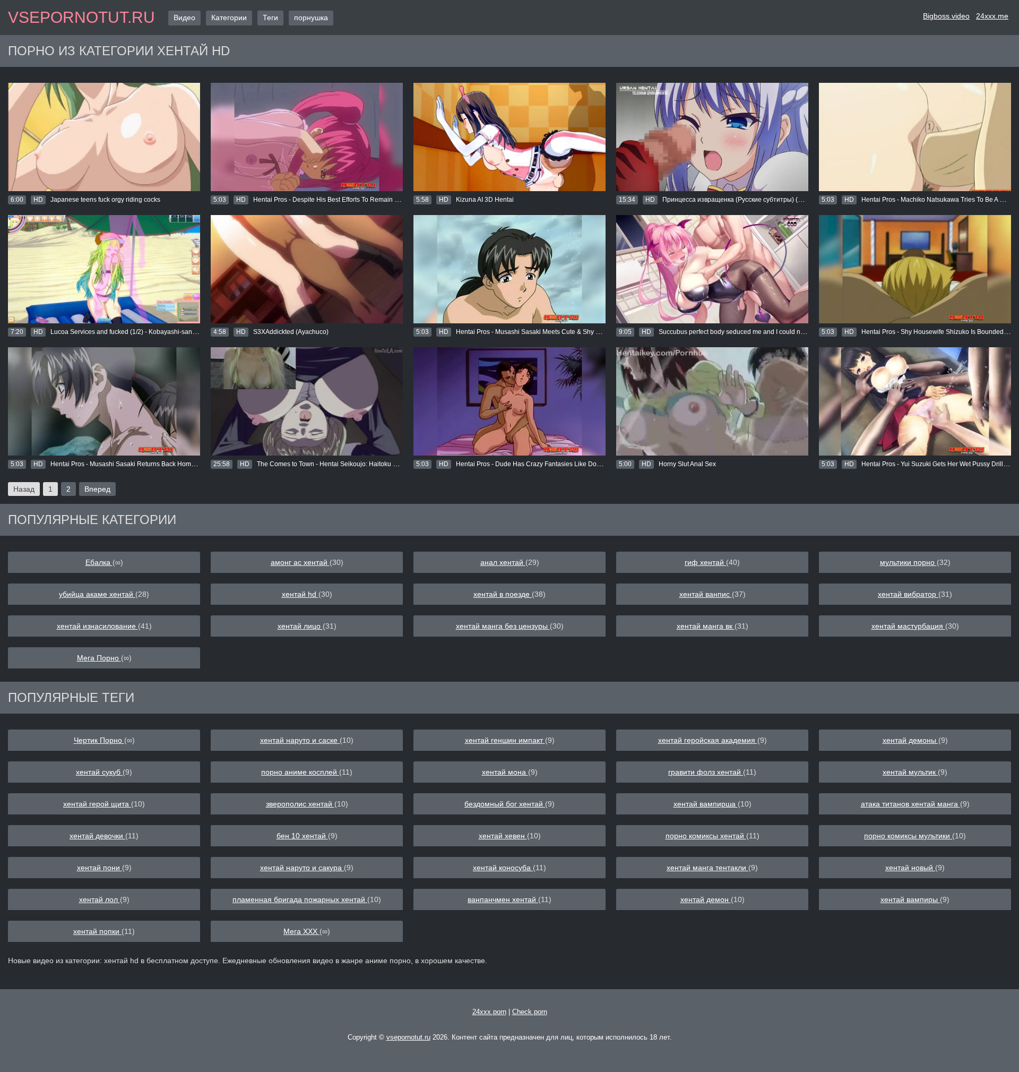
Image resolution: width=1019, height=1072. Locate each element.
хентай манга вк (706, 626)
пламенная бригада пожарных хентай (299, 899)
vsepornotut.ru (81, 17)
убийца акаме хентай (97, 594)
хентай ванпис (705, 594)
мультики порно (908, 562)
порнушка (311, 17)
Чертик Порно (99, 740)
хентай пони (99, 867)
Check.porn (529, 1012)
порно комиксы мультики (908, 835)
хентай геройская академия (707, 740)
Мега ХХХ (301, 931)
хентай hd (300, 594)
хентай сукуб (99, 772)
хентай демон (705, 899)
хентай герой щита (97, 804)
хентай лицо (300, 626)
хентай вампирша (705, 804)
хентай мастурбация (908, 626)
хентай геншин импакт (505, 740)
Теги (270, 17)
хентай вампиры (910, 899)
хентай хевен (503, 835)
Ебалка (99, 562)
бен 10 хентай (302, 835)
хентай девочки (97, 835)
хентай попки (97, 931)
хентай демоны (910, 740)
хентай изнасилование (97, 626)
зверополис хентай (300, 804)
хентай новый (910, 867)
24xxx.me (992, 16)
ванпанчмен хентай (503, 899)
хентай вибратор (908, 594)
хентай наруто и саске (300, 740)
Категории (229, 17)
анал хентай (502, 562)
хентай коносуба (503, 867)
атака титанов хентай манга (910, 804)
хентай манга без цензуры (503, 626)
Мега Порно (99, 658)
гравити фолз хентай (705, 772)
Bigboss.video (946, 16)
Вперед (97, 489)
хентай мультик (910, 772)
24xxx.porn (489, 1012)
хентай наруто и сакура (302, 867)
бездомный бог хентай (504, 804)
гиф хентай (705, 562)
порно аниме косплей (300, 772)
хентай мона (505, 772)
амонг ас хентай (300, 562)
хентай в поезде (502, 594)
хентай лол (99, 899)
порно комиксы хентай (706, 835)
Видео (184, 17)
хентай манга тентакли (707, 867)
